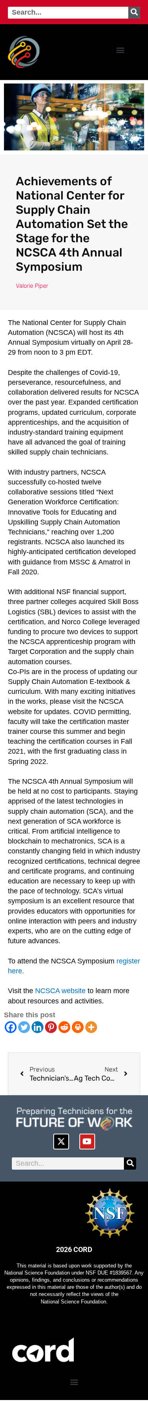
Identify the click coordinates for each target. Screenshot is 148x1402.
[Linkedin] (37, 1027)
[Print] (78, 1027)
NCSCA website (59, 991)
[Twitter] (24, 1027)
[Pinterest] (51, 1027)
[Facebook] (11, 1027)
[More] (91, 1027)
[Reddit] (64, 1027)
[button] (120, 50)
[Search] (134, 13)
